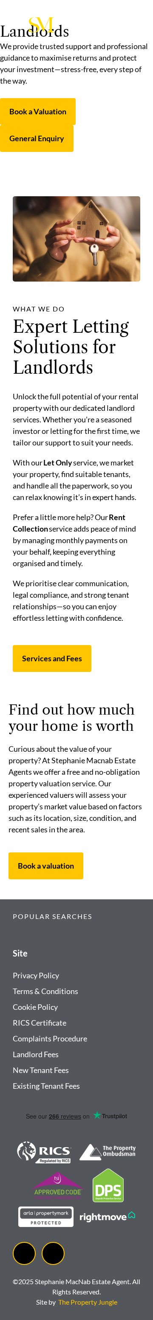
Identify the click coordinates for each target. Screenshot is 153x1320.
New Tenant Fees (41, 1070)
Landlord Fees (36, 1054)
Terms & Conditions (45, 991)
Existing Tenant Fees (46, 1085)
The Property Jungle (87, 1302)
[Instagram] (53, 1253)
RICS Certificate (39, 1022)
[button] (76, 921)
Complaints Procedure (50, 1038)
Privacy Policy (36, 975)
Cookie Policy (35, 1007)
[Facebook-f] (24, 1253)
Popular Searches (52, 916)
